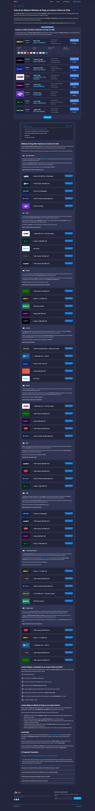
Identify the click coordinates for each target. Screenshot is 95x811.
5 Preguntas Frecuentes (30, 137)
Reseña (74, 43)
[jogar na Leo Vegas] (26, 371)
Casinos (51, 1)
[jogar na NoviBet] (26, 263)
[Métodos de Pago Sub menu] (80, 1)
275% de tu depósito (39, 111)
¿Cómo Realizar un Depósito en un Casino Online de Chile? (37, 131)
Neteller (24, 273)
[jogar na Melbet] (26, 298)
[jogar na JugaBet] (26, 191)
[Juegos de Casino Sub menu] (70, 1)
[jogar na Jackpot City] (26, 321)
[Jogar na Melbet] (20, 42)
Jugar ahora (73, 40)
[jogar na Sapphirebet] (26, 363)
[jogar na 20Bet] (26, 183)
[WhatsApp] (71, 126)
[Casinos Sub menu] (53, 1)
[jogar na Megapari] (26, 593)
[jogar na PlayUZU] (26, 206)
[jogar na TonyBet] (26, 313)
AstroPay (56, 331)
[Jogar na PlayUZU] (20, 94)
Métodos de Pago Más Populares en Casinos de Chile (36, 129)
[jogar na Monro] (26, 198)
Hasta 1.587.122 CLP (39, 69)
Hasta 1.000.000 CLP (39, 103)
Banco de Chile (45, 558)
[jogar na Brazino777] (26, 291)
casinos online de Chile (55, 734)
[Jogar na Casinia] (20, 102)
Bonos (58, 1)
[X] (69, 126)
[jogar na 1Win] (26, 176)
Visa (42, 158)
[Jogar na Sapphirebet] (20, 69)
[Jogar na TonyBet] (20, 85)
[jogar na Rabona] (26, 428)
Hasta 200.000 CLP (38, 86)
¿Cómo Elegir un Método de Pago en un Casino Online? (36, 133)
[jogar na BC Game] (26, 348)
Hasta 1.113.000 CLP (39, 42)
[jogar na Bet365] (26, 306)
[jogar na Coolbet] (26, 256)
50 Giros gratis (37, 95)
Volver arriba (79, 806)
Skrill (23, 216)
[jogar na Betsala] (26, 578)
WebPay (36, 388)
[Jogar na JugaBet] (20, 110)
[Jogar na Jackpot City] (20, 60)
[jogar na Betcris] (26, 248)
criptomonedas (27, 611)
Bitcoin (57, 619)
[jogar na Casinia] (26, 241)
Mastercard (45, 158)
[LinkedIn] (18, 799)
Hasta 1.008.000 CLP (39, 61)
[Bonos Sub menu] (60, 1)
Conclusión (27, 135)
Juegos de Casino (66, 1)
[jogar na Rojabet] (26, 233)
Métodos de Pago (76, 1)
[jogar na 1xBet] (26, 356)
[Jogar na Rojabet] (20, 77)
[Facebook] (67, 126)
